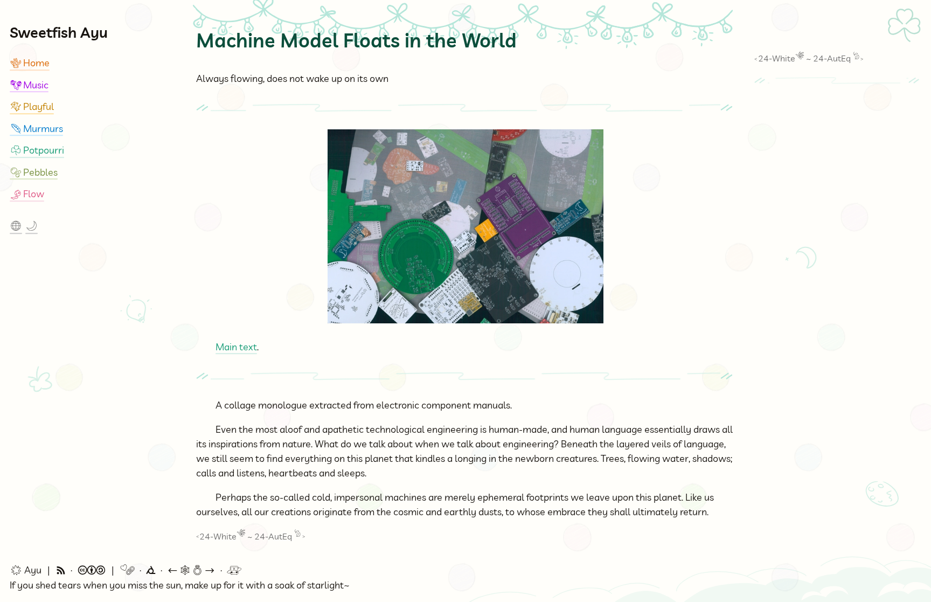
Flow (27, 194)
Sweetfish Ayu (59, 32)
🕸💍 (191, 571)
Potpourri (37, 150)
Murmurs (36, 128)
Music (29, 85)
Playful (32, 106)
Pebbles (34, 172)
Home (30, 63)
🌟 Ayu (25, 571)
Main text (236, 347)
